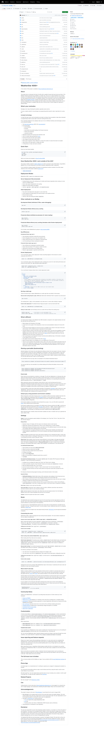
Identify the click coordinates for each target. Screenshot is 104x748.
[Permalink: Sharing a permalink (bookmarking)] (20, 348)
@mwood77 (40, 168)
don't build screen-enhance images (46, 17)
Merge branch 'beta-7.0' (44, 28)
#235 (58, 33)
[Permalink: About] (20, 91)
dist (22, 24)
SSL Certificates (26, 603)
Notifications (86, 5)
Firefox (36, 573)
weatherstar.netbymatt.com (77, 15)
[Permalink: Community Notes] (20, 592)
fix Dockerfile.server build (44, 53)
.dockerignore (23, 42)
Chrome (31, 573)
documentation (42, 124)
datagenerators (24, 22)
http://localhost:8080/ (45, 229)
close (49, 28)
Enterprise (32, 1)
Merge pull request (43, 22)
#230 (47, 22)
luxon (39, 136)
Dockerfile (23, 51)
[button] (65, 152)
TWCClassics (51, 509)
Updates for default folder (44, 24)
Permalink (53, 388)
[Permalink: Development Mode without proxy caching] (20, 209)
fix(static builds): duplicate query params (47, 73)
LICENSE (23, 55)
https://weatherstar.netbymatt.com (46, 88)
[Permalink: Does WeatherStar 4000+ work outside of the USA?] (20, 161)
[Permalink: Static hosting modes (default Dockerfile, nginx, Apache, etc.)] (20, 536)
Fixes (56, 64)
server (22, 33)
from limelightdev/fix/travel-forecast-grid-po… (57, 22)
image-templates (24, 28)
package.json (23, 71)
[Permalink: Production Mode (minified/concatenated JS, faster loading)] (20, 215)
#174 (58, 64)
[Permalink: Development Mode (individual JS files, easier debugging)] (20, 202)
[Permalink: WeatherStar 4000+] (20, 85)
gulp (22, 26)
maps (46, 333)
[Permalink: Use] (20, 682)
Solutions (12, 1)
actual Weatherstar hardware (59, 659)
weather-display (80, 17)
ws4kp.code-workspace (25, 75)
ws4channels (25, 601)
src (21, 35)
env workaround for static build (45, 51)
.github (22, 17)
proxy (22, 31)
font (26, 699)
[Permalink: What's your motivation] (20, 106)
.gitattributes (23, 44)
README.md (23, 57)
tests (22, 37)
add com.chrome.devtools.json (45, 35)
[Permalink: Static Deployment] (20, 189)
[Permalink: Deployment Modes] (20, 173)
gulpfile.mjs (23, 62)
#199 (54, 75)
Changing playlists (26, 605)
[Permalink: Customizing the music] (20, 513)
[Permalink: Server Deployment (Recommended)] (20, 179)
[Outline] (67, 79)
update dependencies (43, 37)
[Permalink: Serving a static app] (20, 291)
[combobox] (55, 12)
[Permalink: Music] (20, 497)
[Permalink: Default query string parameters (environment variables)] (20, 393)
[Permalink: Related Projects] (20, 677)
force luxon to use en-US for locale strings (47, 33)
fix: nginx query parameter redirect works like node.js (49, 66)
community (44, 674)
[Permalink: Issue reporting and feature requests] (20, 637)
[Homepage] (2, 2)
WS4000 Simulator (31, 99)
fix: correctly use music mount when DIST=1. (47, 64)
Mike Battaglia (39, 692)
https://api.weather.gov (29, 124)
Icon (25, 701)
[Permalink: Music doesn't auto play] (20, 568)
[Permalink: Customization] (20, 611)
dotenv (22, 403)
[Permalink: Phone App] (20, 663)
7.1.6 (26, 15)
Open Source (25, 1)
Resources (18, 1)
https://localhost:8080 (40, 158)
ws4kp (11, 5)
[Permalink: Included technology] (20, 115)
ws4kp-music (28, 507)
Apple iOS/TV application (28, 608)
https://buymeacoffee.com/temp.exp (79, 38)
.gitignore (23, 46)
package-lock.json (24, 68)
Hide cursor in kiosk (43, 55)
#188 (51, 28)
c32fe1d (56, 15)
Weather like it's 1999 (27, 599)
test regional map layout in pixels (45, 75)
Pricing (38, 1)
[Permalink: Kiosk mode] (20, 374)
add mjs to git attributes (44, 44)
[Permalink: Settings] (20, 415)
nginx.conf (23, 66)
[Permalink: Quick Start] (20, 146)
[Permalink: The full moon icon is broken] (20, 656)
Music (45, 338)
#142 (52, 53)
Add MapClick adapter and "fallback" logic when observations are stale (52, 31)
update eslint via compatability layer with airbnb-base (49, 48)
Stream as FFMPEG (26, 598)
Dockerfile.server (24, 53)
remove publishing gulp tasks (45, 26)
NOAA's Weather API (39, 163)
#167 (53, 28)
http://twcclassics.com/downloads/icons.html (49, 719)
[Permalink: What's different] (20, 317)
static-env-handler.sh (25, 73)
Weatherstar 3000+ (36, 679)
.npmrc (22, 48)
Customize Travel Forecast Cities (29, 606)
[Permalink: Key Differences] (20, 232)
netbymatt (5, 5)
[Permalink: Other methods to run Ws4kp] (20, 199)
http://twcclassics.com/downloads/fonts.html (30, 722)
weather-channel (73, 17)
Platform (6, 1)
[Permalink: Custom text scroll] (20, 627)
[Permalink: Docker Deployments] (20, 252)
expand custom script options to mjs (46, 46)
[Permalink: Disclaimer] (20, 707)
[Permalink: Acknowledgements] (20, 689)
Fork (93, 5)
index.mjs (23, 64)
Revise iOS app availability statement (46, 57)
